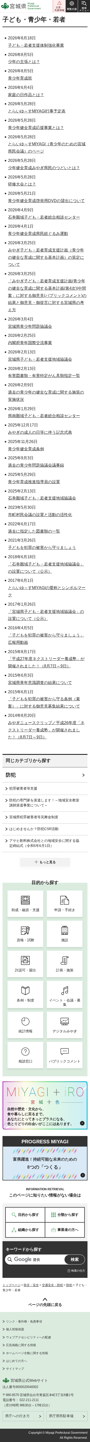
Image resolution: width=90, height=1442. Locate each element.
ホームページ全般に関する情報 (27, 1353)
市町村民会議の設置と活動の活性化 (40, 515)
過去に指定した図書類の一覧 (34, 531)
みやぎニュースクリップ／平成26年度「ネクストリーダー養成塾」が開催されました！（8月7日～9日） (46, 730)
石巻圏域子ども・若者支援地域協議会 (42, 498)
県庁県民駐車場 (61, 1416)
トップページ (11, 1285)
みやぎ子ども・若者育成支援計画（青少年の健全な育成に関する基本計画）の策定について (46, 257)
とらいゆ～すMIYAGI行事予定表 (37, 111)
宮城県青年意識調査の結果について (40, 682)
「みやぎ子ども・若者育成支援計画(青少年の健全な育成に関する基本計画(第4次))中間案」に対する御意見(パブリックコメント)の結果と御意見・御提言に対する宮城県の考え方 (47, 295)
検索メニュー (84, 6)
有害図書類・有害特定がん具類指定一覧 (44, 375)
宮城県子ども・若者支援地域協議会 (40, 359)
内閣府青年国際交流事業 (30, 343)
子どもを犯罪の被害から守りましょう (42, 547)
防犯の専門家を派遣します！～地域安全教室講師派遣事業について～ (44, 802)
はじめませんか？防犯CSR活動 (33, 829)
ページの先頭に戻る (45, 1304)
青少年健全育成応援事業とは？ (36, 128)
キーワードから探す (24, 1249)
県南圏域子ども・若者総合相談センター (44, 416)
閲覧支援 (72, 6)
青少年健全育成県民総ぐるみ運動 (38, 233)
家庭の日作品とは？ (26, 95)
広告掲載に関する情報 (21, 1345)
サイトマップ (15, 1368)
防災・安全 (31, 1285)
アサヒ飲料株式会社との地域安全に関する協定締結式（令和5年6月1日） (44, 843)
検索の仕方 (78, 1270)
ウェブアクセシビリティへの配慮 (28, 1337)
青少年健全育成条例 (26, 449)
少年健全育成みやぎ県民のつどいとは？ (44, 168)
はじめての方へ (16, 1361)
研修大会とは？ (22, 184)
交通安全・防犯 (52, 1285)
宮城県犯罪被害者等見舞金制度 (33, 817)
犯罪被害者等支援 (23, 788)
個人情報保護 (15, 1329)
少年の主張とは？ (24, 61)
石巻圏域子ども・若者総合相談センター (44, 217)
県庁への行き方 (17, 1416)
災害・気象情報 (59, 6)
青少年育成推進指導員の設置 (34, 482)
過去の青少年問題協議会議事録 (36, 465)
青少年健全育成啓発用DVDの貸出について (46, 201)
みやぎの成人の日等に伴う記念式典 (40, 432)
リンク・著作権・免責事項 (24, 1321)
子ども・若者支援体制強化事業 (36, 45)
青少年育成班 (20, 78)
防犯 (11, 775)
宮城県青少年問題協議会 (30, 326)
